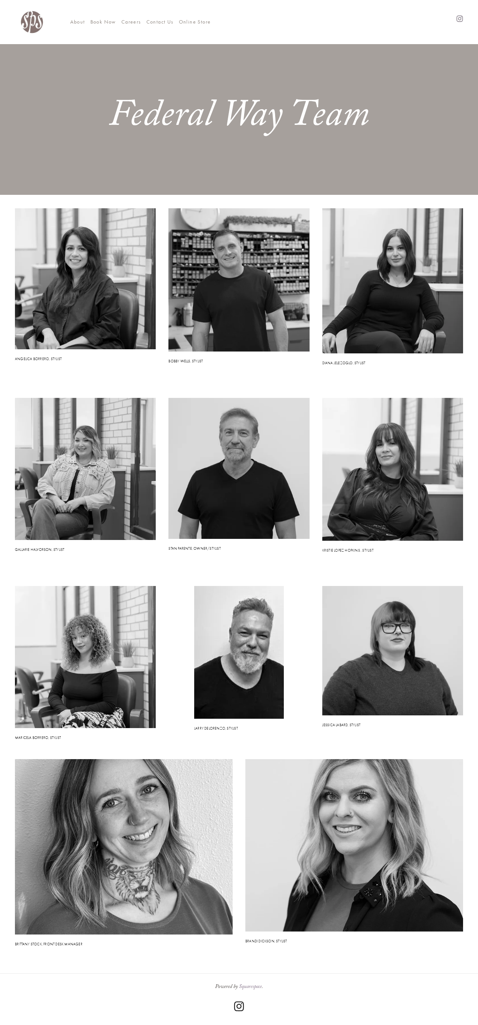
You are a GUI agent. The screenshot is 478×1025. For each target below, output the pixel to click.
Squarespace (250, 987)
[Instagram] (239, 1006)
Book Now (103, 22)
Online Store (195, 22)
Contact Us (160, 22)
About (77, 22)
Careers (131, 22)
